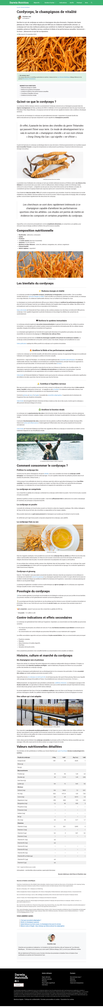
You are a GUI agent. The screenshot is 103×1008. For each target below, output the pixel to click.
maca (30, 395)
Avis (86, 2)
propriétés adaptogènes (55, 395)
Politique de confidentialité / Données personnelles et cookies (42, 999)
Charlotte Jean (26, 16)
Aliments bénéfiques (25, 7)
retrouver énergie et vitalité (36, 296)
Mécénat (72, 979)
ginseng (25, 395)
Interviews (45, 984)
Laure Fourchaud (62, 751)
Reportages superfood (48, 983)
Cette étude (20, 375)
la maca (59, 363)
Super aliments (46, 977)
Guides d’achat (49, 2)
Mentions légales (19, 999)
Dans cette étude (21, 310)
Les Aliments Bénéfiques (63, 77)
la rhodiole (56, 389)
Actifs (72, 2)
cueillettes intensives (61, 683)
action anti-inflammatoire (31, 423)
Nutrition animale (47, 979)
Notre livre (73, 981)
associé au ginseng (37, 577)
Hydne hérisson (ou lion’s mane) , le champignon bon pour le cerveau (41, 924)
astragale (36, 395)
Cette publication (22, 343)
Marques (44, 981)
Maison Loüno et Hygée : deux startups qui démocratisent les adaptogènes (42, 926)
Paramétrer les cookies (67, 999)
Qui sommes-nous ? (75, 977)
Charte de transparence (76, 983)
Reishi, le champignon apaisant (30, 922)
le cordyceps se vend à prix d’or (37, 677)
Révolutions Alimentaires (29, 79)
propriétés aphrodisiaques (67, 359)
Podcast (79, 2)
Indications (63, 2)
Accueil (18, 7)
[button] (91, 2)
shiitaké (46, 473)
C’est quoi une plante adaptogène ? (31, 920)
